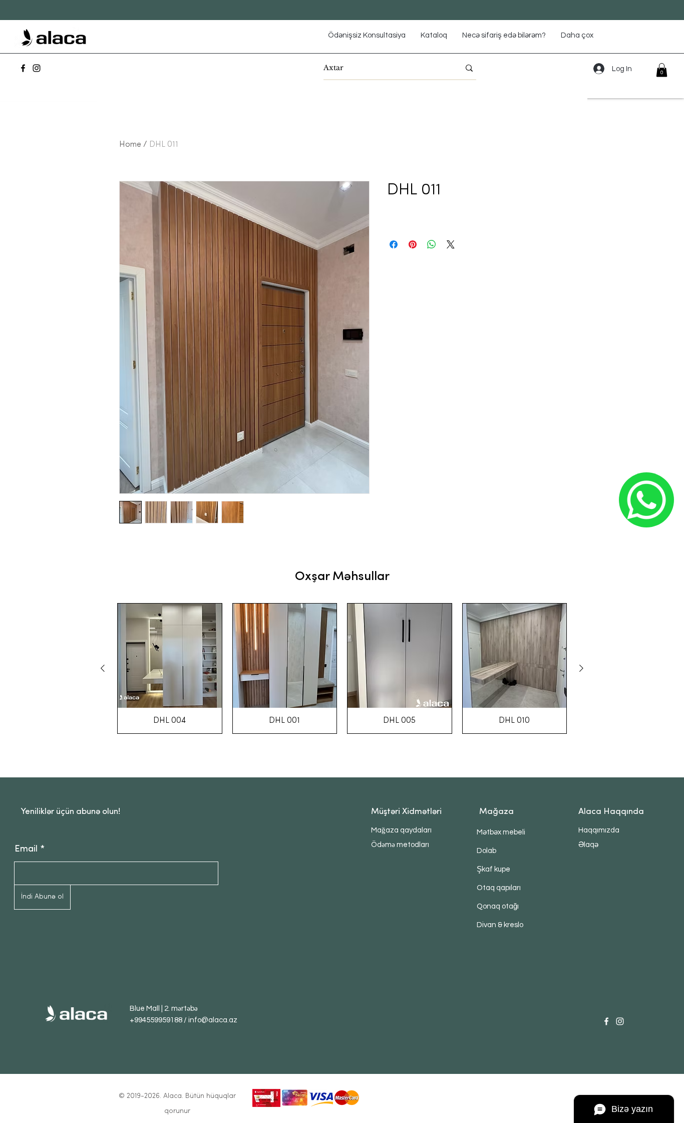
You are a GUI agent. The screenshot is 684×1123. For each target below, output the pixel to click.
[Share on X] (451, 244)
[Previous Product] (103, 668)
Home (130, 145)
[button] (661, 70)
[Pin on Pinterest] (413, 244)
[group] (342, 668)
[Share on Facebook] (394, 244)
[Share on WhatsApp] (432, 244)
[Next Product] (581, 668)
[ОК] (646, 499)
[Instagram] (37, 68)
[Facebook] (23, 68)
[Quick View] (170, 656)
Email (26, 849)
